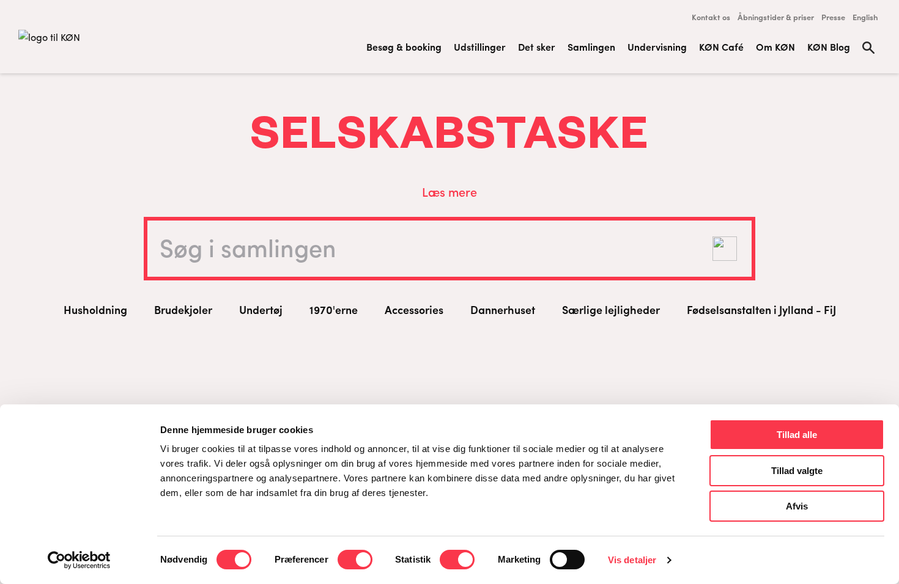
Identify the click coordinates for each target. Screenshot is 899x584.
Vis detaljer (632, 560)
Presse (833, 17)
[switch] (355, 559)
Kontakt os (711, 17)
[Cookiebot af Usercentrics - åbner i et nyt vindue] (79, 560)
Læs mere (449, 191)
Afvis (797, 506)
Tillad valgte (797, 470)
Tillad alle (797, 434)
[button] (724, 248)
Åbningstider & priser (776, 17)
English (865, 17)
